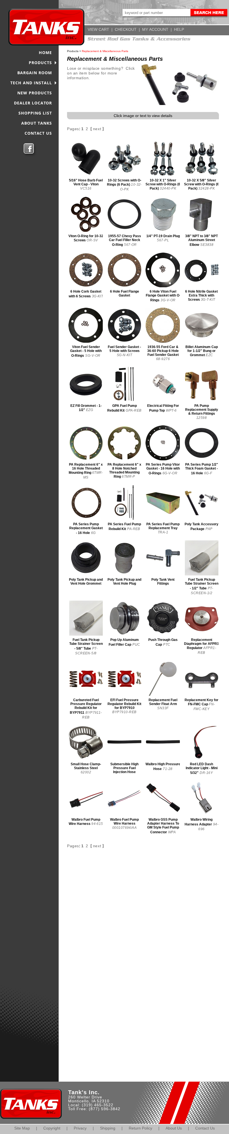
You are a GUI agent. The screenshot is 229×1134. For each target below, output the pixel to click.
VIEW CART (98, 29)
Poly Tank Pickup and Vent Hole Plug (124, 581)
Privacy (80, 1128)
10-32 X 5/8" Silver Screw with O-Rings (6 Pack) (201, 184)
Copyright (51, 1128)
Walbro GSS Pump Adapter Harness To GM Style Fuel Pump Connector (163, 826)
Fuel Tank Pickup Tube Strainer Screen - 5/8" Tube (86, 644)
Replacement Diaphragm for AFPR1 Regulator (201, 644)
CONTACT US (38, 133)
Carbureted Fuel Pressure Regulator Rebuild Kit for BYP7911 (85, 706)
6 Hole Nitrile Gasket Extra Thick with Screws (201, 296)
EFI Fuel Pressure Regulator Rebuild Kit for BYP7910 (124, 704)
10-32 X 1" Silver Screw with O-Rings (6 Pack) (162, 184)
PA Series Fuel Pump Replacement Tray (163, 526)
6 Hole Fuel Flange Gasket (124, 293)
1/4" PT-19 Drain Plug (163, 236)
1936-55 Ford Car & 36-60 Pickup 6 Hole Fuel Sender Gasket (163, 351)
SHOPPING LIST (35, 113)
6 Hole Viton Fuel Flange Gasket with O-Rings (163, 296)
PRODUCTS (40, 62)
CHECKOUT (126, 29)
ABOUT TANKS (36, 123)
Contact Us (205, 1128)
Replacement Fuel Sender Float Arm (163, 702)
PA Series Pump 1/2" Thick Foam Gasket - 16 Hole (201, 469)
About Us (174, 1128)
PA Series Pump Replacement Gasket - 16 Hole (86, 528)
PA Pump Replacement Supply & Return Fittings (201, 410)
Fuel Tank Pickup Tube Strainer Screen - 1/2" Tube (201, 584)
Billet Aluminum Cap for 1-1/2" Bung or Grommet (201, 351)
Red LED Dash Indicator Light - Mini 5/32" (202, 768)
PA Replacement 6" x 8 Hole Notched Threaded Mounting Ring (124, 471)
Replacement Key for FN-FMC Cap (201, 702)
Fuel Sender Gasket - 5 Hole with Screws (124, 349)
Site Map (22, 1128)
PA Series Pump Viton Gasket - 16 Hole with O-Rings (163, 469)
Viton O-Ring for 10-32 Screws (85, 238)
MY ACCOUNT (155, 29)
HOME (45, 52)
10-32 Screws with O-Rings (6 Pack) (124, 182)
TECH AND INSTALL (31, 82)
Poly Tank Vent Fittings (163, 581)
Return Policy (140, 1128)
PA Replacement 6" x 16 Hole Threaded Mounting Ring (86, 469)
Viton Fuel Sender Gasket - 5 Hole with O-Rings (86, 351)
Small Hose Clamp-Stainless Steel (86, 766)
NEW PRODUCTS (34, 92)
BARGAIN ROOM (34, 72)
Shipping (107, 1128)
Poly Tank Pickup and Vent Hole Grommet (86, 581)
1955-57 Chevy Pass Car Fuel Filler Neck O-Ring (124, 240)
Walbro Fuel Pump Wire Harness (84, 822)
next (97, 129)
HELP (179, 29)
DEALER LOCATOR (33, 103)
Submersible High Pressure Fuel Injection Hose (124, 768)
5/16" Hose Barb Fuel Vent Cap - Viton (86, 182)
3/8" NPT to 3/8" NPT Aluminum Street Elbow (201, 240)
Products (72, 51)
